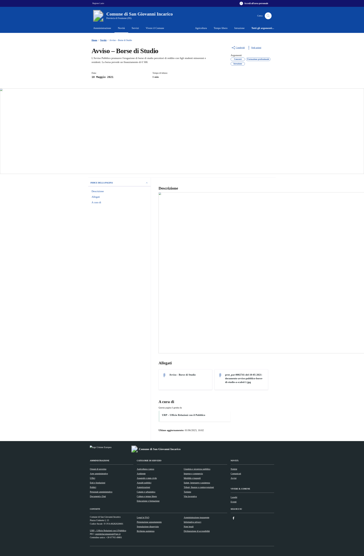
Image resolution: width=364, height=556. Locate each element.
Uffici (92, 478)
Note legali (189, 526)
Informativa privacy (192, 522)
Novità (121, 28)
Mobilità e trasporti (192, 478)
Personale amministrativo (101, 492)
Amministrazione (102, 28)
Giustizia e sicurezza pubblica (197, 469)
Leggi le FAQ (143, 517)
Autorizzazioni (143, 487)
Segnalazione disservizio (148, 526)
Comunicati (236, 473)
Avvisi (233, 478)
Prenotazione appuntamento (149, 522)
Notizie (234, 469)
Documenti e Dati (98, 496)
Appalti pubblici (144, 483)
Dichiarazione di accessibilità (197, 531)
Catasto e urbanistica (146, 492)
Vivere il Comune (155, 28)
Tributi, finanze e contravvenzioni (199, 487)
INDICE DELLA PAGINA (101, 183)
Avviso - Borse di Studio (182, 374)
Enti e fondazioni (97, 483)
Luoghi (234, 497)
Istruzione (239, 28)
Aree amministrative (99, 473)
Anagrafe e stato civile (147, 478)
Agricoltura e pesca (145, 469)
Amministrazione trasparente (196, 517)
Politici (93, 487)
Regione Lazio (98, 3)
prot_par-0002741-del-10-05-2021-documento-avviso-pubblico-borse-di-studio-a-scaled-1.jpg (244, 378)
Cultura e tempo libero (147, 496)
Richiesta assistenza (145, 531)
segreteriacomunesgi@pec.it (107, 534)
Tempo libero (221, 28)
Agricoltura (201, 28)
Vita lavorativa (190, 496)
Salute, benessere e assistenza (197, 483)
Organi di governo (98, 469)
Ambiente (141, 473)
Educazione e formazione (148, 501)
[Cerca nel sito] (268, 15)
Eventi (233, 502)
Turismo (187, 492)
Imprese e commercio (193, 473)
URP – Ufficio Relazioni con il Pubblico (183, 415)
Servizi (135, 28)
